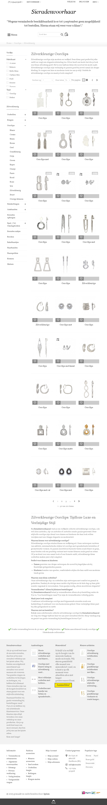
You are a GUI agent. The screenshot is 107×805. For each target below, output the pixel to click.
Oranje (13, 169)
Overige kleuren (16, 199)
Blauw (12, 130)
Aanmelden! (63, 685)
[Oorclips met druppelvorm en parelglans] (65, 471)
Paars (12, 173)
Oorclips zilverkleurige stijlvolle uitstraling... (93, 681)
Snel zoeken (33, 764)
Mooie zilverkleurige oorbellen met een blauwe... (44, 654)
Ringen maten (34, 779)
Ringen (10, 120)
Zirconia (89, 767)
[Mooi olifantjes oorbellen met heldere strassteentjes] (34, 679)
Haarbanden (12, 248)
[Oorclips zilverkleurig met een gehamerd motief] (89, 347)
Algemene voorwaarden (12, 763)
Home (9, 43)
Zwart (12, 195)
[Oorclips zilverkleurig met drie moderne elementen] (89, 389)
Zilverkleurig (15, 190)
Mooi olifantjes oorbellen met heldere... (44, 680)
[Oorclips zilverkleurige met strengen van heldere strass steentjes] (42, 347)
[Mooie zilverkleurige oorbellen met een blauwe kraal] (34, 652)
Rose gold (90, 759)
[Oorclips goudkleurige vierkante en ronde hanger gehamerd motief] (83, 693)
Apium (46, 794)
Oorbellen (11, 114)
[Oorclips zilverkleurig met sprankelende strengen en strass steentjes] (65, 223)
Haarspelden (12, 253)
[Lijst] (86, 80)
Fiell (11, 79)
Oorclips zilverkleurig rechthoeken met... (92, 654)
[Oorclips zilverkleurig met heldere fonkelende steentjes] (65, 265)
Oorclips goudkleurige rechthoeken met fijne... (93, 668)
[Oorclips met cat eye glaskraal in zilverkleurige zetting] (42, 471)
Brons (12, 143)
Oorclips (17, 43)
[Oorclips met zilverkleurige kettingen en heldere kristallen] (89, 223)
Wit (11, 186)
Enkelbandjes (13, 242)
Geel (12, 147)
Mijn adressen (53, 762)
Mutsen (10, 264)
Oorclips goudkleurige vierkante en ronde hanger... (93, 695)
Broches (10, 237)
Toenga (13, 87)
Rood (12, 177)
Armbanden (12, 209)
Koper (12, 165)
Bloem (88, 756)
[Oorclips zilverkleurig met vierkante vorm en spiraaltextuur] (65, 389)
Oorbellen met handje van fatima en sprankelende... (44, 692)
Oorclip (13, 93)
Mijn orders (52, 759)
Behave (13, 67)
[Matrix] (83, 80)
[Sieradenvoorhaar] (53, 12)
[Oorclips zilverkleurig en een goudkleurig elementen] (89, 430)
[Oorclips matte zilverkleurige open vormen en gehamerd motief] (65, 430)
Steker (12, 97)
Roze (12, 182)
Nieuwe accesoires (30, 760)
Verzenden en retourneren (13, 757)
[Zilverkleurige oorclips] (89, 265)
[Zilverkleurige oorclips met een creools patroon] (42, 306)
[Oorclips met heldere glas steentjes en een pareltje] (65, 306)
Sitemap (12, 767)
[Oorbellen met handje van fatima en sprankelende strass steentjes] (34, 690)
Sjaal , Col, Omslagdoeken (13, 224)
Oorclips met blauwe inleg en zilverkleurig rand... (45, 668)
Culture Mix (15, 75)
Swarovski (90, 763)
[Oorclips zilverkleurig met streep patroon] (89, 306)
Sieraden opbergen (11, 216)
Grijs (12, 156)
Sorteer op (36, 80)
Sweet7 (12, 83)
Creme (12, 134)
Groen (12, 160)
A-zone (13, 63)
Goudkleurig (15, 152)
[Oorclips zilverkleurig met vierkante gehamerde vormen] (42, 430)
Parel (96, 756)
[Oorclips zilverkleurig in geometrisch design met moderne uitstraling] (89, 471)
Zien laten (59, 80)
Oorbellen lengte (31, 769)
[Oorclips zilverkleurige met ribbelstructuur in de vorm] (42, 389)
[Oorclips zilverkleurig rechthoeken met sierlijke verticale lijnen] (83, 652)
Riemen (10, 259)
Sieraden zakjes (13, 231)
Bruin (12, 139)
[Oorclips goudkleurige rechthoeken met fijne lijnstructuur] (83, 666)
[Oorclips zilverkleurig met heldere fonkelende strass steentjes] (42, 265)
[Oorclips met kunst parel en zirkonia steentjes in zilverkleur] (65, 347)
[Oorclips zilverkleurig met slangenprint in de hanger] (42, 223)
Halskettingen (13, 204)
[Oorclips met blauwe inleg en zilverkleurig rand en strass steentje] (34, 666)
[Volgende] (97, 80)
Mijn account (52, 756)
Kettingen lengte (31, 775)
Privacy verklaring (11, 772)
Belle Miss (14, 71)
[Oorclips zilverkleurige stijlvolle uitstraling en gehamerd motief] (83, 679)
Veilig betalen (14, 776)
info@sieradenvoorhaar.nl (80, 765)
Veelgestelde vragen (13, 781)
